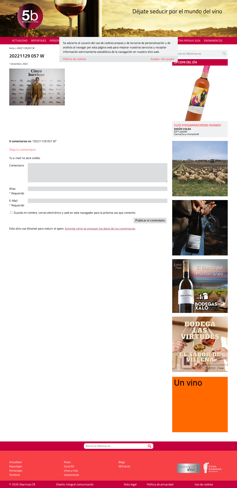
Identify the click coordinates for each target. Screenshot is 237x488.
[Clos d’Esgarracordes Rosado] (200, 93)
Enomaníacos (213, 40)
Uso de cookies (204, 484)
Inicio (12, 48)
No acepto (167, 59)
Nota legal (130, 484)
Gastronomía (71, 475)
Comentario (16, 165)
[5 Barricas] (30, 17)
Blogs (121, 462)
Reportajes (38, 40)
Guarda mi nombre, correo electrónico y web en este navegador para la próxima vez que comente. (75, 212)
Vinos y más (71, 470)
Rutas (67, 462)
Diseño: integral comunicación (75, 484)
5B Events (124, 466)
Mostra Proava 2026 (186, 40)
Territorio (14, 475)
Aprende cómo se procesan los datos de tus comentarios (100, 228)
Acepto (155, 59)
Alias (12, 188)
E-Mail (13, 200)
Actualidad (20, 40)
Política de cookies (74, 59)
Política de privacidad (160, 484)
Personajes (57, 40)
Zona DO (69, 466)
